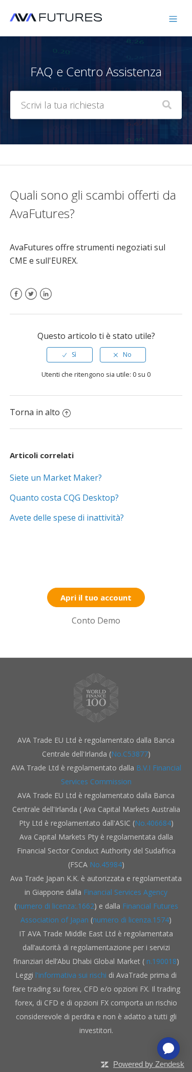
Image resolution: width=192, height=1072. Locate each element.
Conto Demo (96, 620)
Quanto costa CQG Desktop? (64, 497)
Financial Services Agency (125, 892)
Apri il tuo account (96, 597)
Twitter (31, 300)
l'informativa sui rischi (72, 975)
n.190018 (160, 961)
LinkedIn (45, 300)
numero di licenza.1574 (131, 920)
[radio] (70, 354)
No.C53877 (129, 754)
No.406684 (153, 823)
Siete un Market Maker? (56, 477)
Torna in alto (35, 412)
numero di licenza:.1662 (55, 906)
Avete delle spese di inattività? (67, 517)
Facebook (16, 300)
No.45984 (106, 864)
